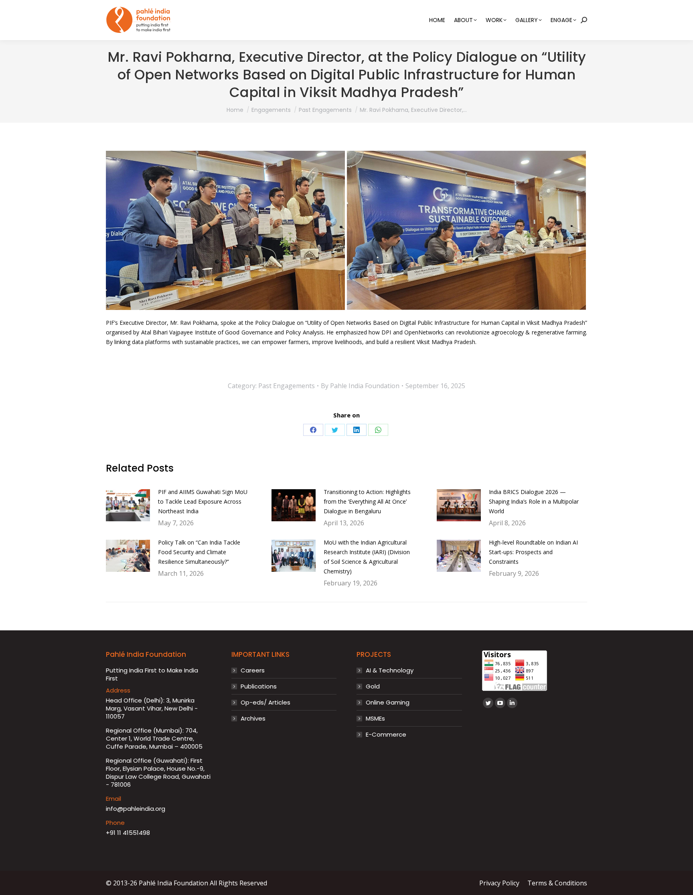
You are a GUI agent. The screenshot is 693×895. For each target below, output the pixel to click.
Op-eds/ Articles (265, 703)
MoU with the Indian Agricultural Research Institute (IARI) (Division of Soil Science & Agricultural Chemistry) (367, 557)
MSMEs (375, 719)
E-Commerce (386, 735)
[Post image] (128, 505)
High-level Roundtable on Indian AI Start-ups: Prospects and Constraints (533, 552)
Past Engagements (286, 385)
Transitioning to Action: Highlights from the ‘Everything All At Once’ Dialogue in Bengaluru (367, 501)
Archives (253, 719)
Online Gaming (387, 703)
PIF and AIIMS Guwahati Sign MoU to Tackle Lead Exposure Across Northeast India (202, 501)
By (360, 385)
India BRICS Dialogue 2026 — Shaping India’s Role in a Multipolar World (534, 501)
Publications (259, 686)
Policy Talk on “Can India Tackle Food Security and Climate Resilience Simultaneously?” (199, 552)
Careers (253, 670)
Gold (373, 686)
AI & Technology (389, 670)
